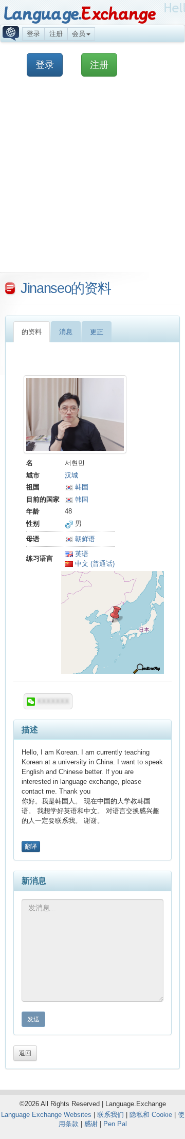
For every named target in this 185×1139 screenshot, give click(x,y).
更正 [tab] (96, 332)
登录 (33, 34)
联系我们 (110, 1114)
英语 (80, 554)
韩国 (80, 487)
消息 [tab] (65, 332)
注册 (56, 34)
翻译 (31, 846)
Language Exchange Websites (46, 1114)
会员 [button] (78, 34)
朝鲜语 (84, 539)
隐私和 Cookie (151, 1114)
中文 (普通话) (94, 563)
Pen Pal (115, 1124)
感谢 (91, 1124)
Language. (79, 14)
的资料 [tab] (32, 332)
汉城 (71, 475)
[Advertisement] (92, 179)
